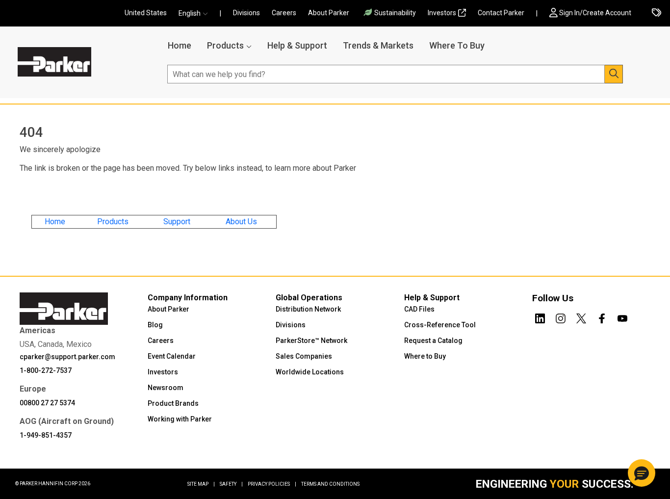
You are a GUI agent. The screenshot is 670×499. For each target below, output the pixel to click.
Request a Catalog (433, 340)
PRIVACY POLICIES (272, 484)
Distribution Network (308, 309)
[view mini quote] (656, 13)
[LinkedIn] (540, 316)
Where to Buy (425, 356)
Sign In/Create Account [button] (595, 13)
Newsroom (165, 388)
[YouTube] (622, 316)
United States (146, 13)
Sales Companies (304, 356)
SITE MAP (201, 484)
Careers (284, 13)
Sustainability (395, 13)
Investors (442, 13)
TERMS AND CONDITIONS (330, 484)
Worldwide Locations (310, 372)
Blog (155, 325)
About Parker (328, 13)
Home (179, 45)
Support (176, 221)
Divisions (246, 13)
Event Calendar (172, 356)
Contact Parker (501, 13)
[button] (196, 13)
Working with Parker (180, 419)
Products (225, 45)
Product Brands (173, 403)
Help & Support (297, 45)
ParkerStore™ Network (311, 340)
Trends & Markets (378, 45)
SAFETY (231, 484)
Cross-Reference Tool (440, 325)
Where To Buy (457, 45)
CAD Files (419, 309)
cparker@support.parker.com (67, 357)
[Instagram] (560, 316)
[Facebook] (602, 316)
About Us (241, 221)
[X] (581, 316)
